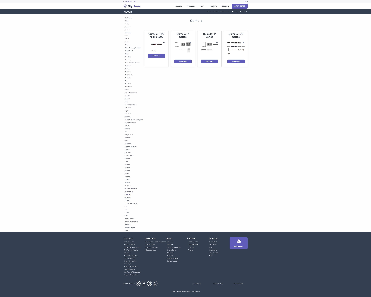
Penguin (127, 186)
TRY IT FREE (240, 6)
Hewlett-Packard (130, 123)
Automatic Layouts (130, 255)
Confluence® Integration (132, 272)
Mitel (126, 162)
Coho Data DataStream (132, 63)
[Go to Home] (132, 6)
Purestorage (129, 192)
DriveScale (128, 87)
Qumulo (127, 195)
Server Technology (131, 204)
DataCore (128, 72)
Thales (127, 212)
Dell (126, 81)
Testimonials (213, 253)
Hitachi (127, 126)
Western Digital (130, 227)
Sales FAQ (170, 253)
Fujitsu (127, 111)
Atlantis (127, 39)
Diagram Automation (131, 275)
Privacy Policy (217, 283)
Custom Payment (172, 261)
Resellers (170, 255)
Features (179, 6)
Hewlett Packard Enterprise (134, 120)
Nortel (127, 174)
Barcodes (127, 253)
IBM (126, 132)
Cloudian (128, 57)
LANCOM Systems (131, 147)
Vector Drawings (129, 244)
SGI (126, 207)
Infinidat (127, 138)
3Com (127, 21)
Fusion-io (128, 114)
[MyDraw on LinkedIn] (149, 283)
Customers (213, 250)
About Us (213, 238)
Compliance (213, 244)
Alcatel (127, 30)
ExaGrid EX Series (130, 105)
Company (225, 6)
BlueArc (127, 45)
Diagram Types (150, 244)
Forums (190, 250)
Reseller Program (172, 258)
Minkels (127, 159)
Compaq (127, 66)
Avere (126, 42)
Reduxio (127, 198)
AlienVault (128, 33)
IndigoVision (129, 135)
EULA (211, 255)
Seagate (127, 201)
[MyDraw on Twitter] (144, 283)
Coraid (127, 69)
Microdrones (129, 156)
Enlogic (127, 99)
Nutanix (127, 177)
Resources (190, 6)
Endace (127, 96)
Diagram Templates (152, 247)
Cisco (127, 54)
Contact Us (213, 242)
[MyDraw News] (155, 283)
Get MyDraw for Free (173, 247)
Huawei (127, 129)
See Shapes (156, 56)
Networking (235, 12)
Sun (126, 209)
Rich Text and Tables (131, 250)
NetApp (127, 165)
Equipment (243, 12)
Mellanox (128, 153)
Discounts (170, 244)
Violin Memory (129, 218)
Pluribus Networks (131, 189)
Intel (126, 141)
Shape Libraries (225, 12)
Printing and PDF (129, 258)
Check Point (129, 51)
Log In (246, 1)
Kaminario (128, 144)
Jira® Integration (129, 269)
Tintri (126, 215)
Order (169, 238)
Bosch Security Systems (133, 48)
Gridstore (128, 117)
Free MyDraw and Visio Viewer (155, 242)
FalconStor (128, 108)
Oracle (127, 180)
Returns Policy (171, 250)
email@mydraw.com (129, 1)
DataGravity (129, 75)
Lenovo (127, 150)
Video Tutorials (193, 242)
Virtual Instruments (131, 221)
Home (209, 12)
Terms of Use (238, 283)
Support (214, 6)
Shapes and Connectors (132, 247)
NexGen (127, 168)
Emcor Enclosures (131, 93)
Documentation (193, 244)
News (211, 247)
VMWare (127, 224)
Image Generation (130, 261)
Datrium (127, 78)
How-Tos (191, 247)
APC (126, 36)
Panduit (127, 183)
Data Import (128, 264)
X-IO (126, 230)
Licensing (170, 242)
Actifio (127, 24)
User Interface (129, 242)
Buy (202, 6)
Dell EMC (128, 84)
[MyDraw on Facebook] (138, 283)
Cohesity (128, 60)
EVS (126, 102)
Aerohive (128, 27)
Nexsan (127, 171)
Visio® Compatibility (131, 266)
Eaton (127, 90)
